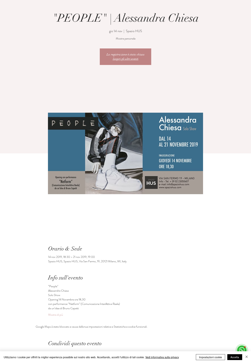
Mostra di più (55, 315)
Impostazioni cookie (210, 357)
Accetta (234, 357)
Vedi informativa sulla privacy (162, 357)
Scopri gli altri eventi (125, 59)
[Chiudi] (246, 357)
